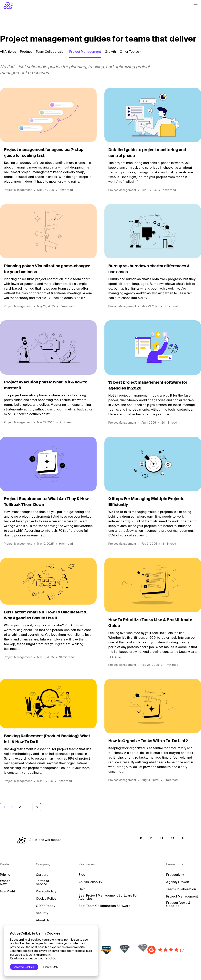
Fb (140, 838)
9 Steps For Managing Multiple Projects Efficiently (146, 502)
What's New (5, 883)
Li (161, 838)
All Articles (8, 51)
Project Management (85, 51)
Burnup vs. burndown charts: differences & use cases (149, 269)
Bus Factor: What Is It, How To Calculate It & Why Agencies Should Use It (45, 615)
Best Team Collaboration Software (104, 906)
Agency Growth (177, 882)
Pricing (5, 875)
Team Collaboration (50, 51)
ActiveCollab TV (90, 882)
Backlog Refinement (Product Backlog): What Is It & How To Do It (47, 739)
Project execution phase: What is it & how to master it (45, 385)
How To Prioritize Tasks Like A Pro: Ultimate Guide (150, 623)
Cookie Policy (46, 898)
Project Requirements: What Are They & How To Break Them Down (46, 502)
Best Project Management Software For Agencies (108, 897)
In (151, 838)
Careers (42, 875)
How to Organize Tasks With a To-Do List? (148, 741)
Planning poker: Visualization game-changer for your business (47, 269)
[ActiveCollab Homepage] (8, 5)
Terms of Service (42, 883)
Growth (110, 51)
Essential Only (49, 967)
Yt (172, 838)
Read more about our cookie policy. (33, 958)
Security (42, 913)
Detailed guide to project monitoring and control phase (147, 153)
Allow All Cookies (24, 967)
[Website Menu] (195, 5)
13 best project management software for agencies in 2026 (147, 385)
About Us (43, 920)
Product (26, 51)
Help (82, 889)
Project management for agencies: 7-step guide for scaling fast (43, 153)
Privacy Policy (46, 891)
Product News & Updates (178, 904)
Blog (82, 875)
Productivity (175, 875)
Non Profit (7, 891)
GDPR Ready (45, 906)
